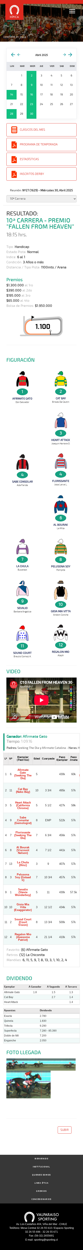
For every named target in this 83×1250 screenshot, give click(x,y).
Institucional (41, 1167)
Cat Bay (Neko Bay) (23, 790)
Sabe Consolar (22, 481)
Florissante (60, 481)
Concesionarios (41, 1199)
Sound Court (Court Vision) (22, 922)
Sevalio (22, 608)
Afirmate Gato (22, 398)
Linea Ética (41, 1183)
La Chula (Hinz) (23, 864)
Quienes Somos (41, 1175)
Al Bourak (60, 525)
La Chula (22, 566)
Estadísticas (29, 159)
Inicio (23, 36)
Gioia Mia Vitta (61, 611)
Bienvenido (42, 1159)
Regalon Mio (60, 652)
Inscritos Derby (32, 174)
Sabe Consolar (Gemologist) (22, 820)
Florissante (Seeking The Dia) (22, 835)
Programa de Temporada (39, 144)
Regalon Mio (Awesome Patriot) (23, 937)
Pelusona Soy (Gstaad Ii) (23, 877)
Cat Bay (61, 398)
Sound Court (22, 653)
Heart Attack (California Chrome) (23, 805)
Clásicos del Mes (32, 130)
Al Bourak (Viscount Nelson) (22, 850)
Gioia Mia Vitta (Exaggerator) (23, 907)
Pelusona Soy (60, 566)
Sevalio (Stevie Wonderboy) (23, 892)
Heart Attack (60, 440)
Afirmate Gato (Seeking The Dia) (22, 774)
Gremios (41, 1191)
